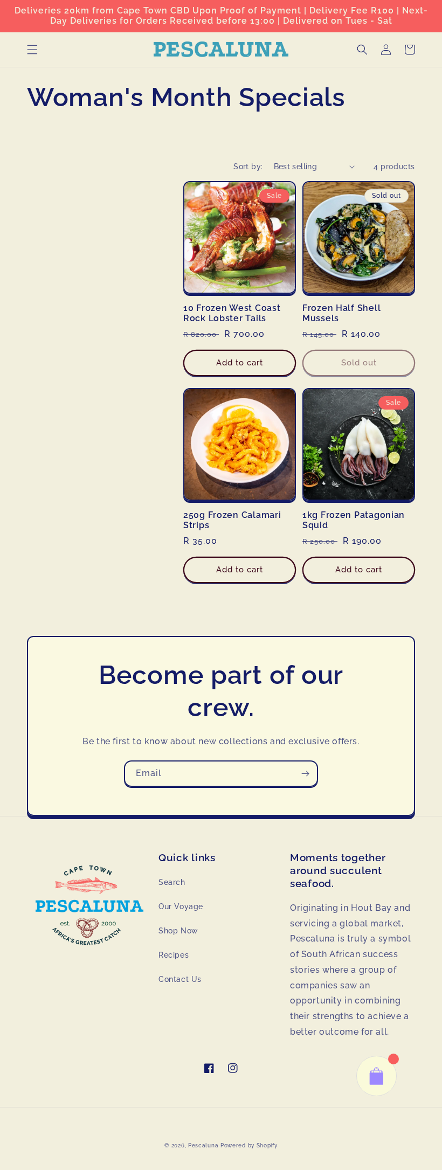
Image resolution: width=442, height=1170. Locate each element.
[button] (32, 49)
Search (171, 882)
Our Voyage (180, 906)
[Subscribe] (305, 773)
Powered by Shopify (249, 1145)
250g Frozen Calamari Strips (232, 520)
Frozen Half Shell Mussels (341, 313)
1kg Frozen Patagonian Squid (353, 520)
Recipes (173, 955)
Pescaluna (203, 1145)
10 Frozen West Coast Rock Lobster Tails (231, 313)
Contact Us (180, 979)
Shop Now (178, 930)
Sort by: (248, 166)
